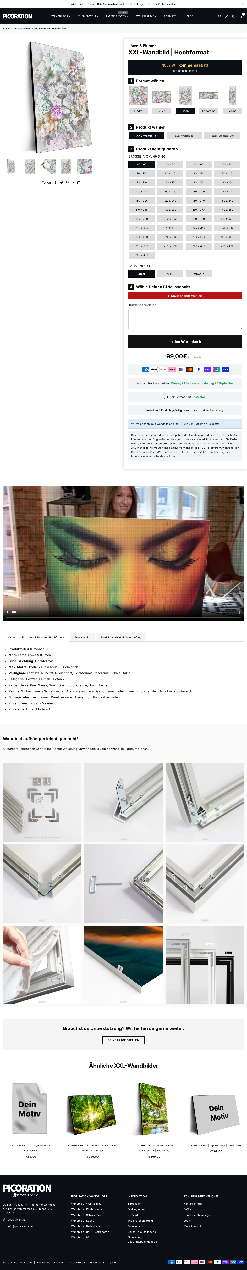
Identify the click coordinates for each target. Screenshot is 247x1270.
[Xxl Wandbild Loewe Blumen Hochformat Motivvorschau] (66, 166)
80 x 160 (198, 182)
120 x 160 (227, 182)
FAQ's (187, 1209)
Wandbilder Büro (81, 1237)
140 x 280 (227, 209)
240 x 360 (170, 236)
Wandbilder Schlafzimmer (87, 1215)
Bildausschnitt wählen (185, 296)
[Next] (115, 97)
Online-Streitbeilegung (142, 1231)
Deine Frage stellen (123, 1040)
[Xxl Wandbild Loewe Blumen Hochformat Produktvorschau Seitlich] (11, 166)
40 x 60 (142, 164)
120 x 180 (142, 191)
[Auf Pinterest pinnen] (67, 182)
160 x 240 (199, 200)
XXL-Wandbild (146, 135)
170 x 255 (142, 209)
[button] (240, 16)
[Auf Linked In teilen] (73, 182)
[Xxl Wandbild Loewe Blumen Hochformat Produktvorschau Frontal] (29, 166)
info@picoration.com (20, 1226)
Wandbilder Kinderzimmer (87, 1209)
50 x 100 (141, 173)
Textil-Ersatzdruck (222, 135)
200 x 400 (198, 246)
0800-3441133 (16, 1219)
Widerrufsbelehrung (140, 1220)
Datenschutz (135, 1226)
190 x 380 (227, 236)
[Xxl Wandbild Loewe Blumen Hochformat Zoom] (84, 166)
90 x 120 (227, 173)
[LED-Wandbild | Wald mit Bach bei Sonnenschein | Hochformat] (154, 1109)
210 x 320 (227, 218)
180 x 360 (142, 236)
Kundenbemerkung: (142, 305)
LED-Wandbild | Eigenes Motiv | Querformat (216, 1145)
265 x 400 (227, 246)
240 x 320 (141, 227)
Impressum (134, 1203)
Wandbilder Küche (82, 1220)
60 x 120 (170, 173)
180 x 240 (227, 200)
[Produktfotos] (42, 802)
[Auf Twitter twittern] (61, 182)
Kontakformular (193, 1203)
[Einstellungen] (226, 16)
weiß (170, 273)
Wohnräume (145, 16)
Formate (170, 16)
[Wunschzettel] (233, 16)
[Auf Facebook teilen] (55, 182)
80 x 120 (198, 173)
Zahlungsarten (136, 1209)
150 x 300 (142, 218)
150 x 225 (142, 200)
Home (6, 28)
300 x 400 (141, 255)
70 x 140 (142, 182)
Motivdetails (82, 637)
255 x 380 (141, 246)
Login (187, 1220)
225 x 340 (198, 227)
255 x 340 (227, 227)
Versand (133, 1215)
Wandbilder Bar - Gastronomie (90, 1231)
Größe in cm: (146, 156)
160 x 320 (199, 218)
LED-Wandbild (184, 135)
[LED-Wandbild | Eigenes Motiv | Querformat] (216, 1109)
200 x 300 (170, 218)
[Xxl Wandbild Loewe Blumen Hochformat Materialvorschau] (48, 166)
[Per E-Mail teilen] (79, 182)
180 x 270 (199, 209)
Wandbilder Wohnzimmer (86, 1203)
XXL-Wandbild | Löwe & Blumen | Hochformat (36, 637)
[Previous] (8, 97)
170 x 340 (170, 227)
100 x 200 (170, 191)
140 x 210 (227, 191)
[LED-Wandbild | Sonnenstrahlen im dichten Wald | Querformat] (92, 1109)
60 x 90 (227, 164)
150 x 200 (199, 191)
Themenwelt (87, 16)
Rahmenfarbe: (140, 266)
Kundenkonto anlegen (198, 1215)
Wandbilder (59, 16)
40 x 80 (170, 164)
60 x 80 (198, 164)
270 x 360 (198, 236)
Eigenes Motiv (116, 15)
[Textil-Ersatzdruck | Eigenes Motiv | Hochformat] (31, 1109)
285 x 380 (170, 246)
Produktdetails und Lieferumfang (121, 637)
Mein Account (192, 1226)
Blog (190, 16)
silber (141, 273)
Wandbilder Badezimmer (86, 1226)
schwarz (199, 273)
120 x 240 (170, 200)
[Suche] (219, 16)
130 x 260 (170, 209)
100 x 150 (170, 182)
